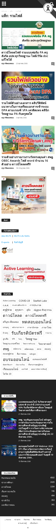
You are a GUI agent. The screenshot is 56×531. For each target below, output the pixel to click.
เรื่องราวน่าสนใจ (8, 491)
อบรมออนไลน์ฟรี (40, 359)
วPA (13, 339)
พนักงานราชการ (18, 327)
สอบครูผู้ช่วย (8, 354)
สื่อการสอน (21, 354)
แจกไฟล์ (25, 369)
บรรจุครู (6, 327)
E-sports (5, 242)
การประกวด (35, 305)
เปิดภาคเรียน (20, 365)
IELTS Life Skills (22, 236)
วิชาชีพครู (48, 519)
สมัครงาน (17, 349)
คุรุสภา (19, 309)
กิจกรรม (27, 519)
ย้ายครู (5, 333)
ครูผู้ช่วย (7, 310)
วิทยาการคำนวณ (29, 344)
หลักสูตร (33, 354)
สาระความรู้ (22, 523)
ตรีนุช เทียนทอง (11, 322)
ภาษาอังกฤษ (32, 327)
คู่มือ (28, 310)
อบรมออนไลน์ (16, 359)
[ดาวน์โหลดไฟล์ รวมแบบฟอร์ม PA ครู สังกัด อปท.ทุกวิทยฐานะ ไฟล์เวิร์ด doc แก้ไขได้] (28, 35)
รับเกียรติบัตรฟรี (26, 333)
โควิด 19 (7, 374)
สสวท (39, 349)
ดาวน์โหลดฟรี (35, 316)
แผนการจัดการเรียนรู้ (39, 369)
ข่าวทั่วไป (5, 500)
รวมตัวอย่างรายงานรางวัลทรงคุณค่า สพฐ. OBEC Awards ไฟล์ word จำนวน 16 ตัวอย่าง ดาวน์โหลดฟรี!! (27, 160)
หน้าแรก (4, 11)
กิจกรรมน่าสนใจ (8, 478)
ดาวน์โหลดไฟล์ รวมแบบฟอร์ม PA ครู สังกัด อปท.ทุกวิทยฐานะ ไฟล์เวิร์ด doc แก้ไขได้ (24, 56)
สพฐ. (6, 349)
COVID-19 (24, 301)
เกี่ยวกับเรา (34, 523)
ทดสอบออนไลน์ (36, 321)
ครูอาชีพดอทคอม (7, 63)
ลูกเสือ (5, 339)
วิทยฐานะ (31, 339)
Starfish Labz (40, 301)
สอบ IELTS (6, 236)
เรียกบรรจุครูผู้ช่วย (35, 365)
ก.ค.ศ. (6, 305)
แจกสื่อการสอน (7, 505)
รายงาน (48, 333)
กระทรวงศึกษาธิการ (19, 305)
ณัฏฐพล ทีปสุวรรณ (43, 310)
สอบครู (48, 349)
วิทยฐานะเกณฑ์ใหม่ (11, 344)
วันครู (20, 339)
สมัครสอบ (29, 349)
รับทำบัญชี (18, 242)
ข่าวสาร (17, 519)
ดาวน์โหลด (12, 315)
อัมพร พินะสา (7, 365)
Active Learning (9, 301)
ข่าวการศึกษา (7, 482)
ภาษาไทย (46, 327)
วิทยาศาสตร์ (44, 344)
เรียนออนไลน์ (10, 369)
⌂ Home (8, 519)
